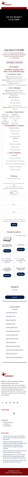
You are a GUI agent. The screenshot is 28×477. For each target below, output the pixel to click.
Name (14, 204)
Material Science (15, 54)
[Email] (17, 402)
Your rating (14, 191)
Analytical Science (8, 422)
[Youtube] (13, 402)
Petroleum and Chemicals (17, 56)
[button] (14, 413)
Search (15, 287)
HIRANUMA (16, 58)
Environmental (6, 54)
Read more (7, 250)
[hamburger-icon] (25, 8)
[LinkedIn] (6, 402)
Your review (14, 194)
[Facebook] (2, 402)
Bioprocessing (13, 53)
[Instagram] (10, 402)
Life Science (7, 424)
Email (14, 212)
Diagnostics (21, 53)
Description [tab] (10, 62)
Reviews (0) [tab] (18, 62)
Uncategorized (7, 426)
